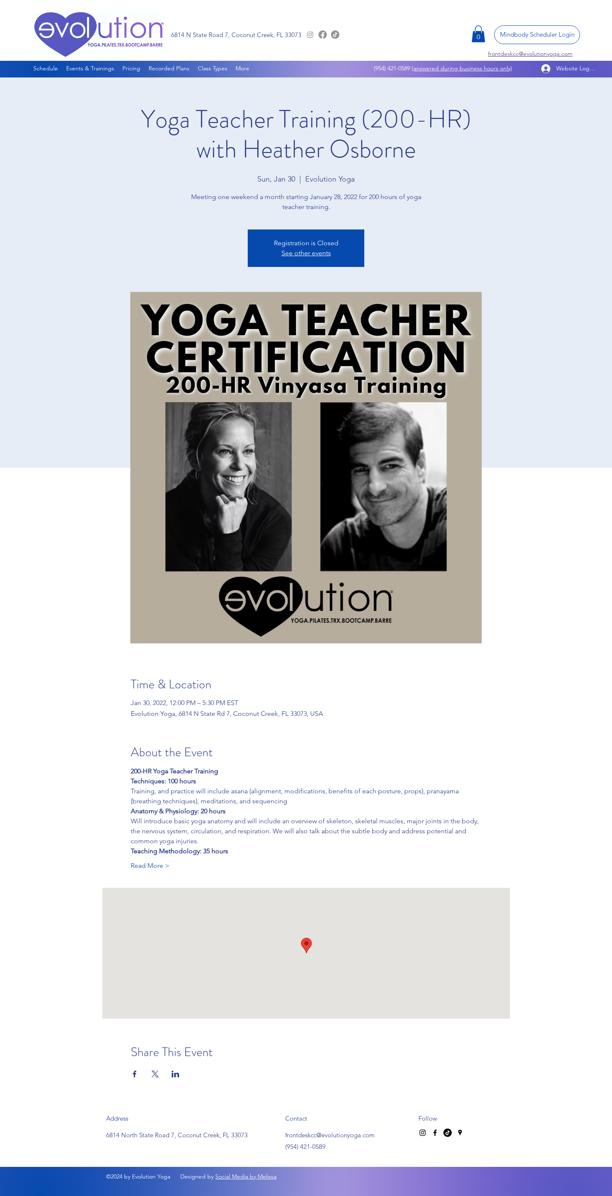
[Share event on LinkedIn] (175, 1074)
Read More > (150, 866)
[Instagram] (310, 34)
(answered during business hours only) (462, 68)
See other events (306, 253)
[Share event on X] (155, 1074)
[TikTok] (335, 34)
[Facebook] (322, 34)
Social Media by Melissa (245, 1176)
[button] (478, 33)
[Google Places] (460, 1133)
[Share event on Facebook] (135, 1074)
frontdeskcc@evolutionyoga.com (330, 1135)
